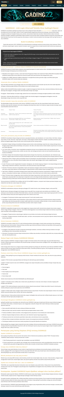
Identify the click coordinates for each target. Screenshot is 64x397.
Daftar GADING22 (38, 24)
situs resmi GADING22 (47, 30)
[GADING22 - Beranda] (5, 2)
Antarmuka (15, 5)
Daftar (59, 2)
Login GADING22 (26, 24)
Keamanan (45, 5)
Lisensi (9, 5)
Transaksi (21, 5)
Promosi (39, 5)
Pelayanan (34, 5)
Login (53, 2)
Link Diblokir (52, 5)
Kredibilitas (4, 5)
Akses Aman (59, 5)
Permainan (28, 5)
